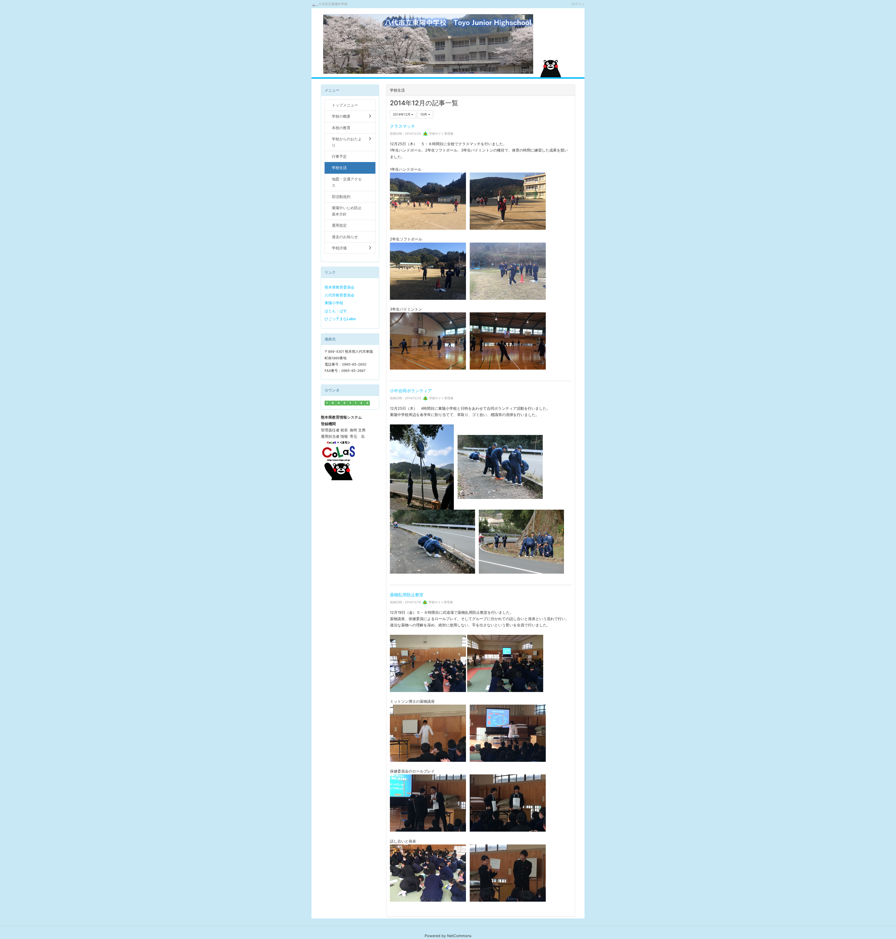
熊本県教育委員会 (339, 287)
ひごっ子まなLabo (340, 318)
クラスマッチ (402, 126)
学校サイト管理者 (440, 133)
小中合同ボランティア (411, 390)
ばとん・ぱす (336, 310)
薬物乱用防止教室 (407, 594)
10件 (424, 114)
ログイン (577, 4)
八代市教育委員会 (339, 295)
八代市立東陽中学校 (333, 4)
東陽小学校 (334, 302)
